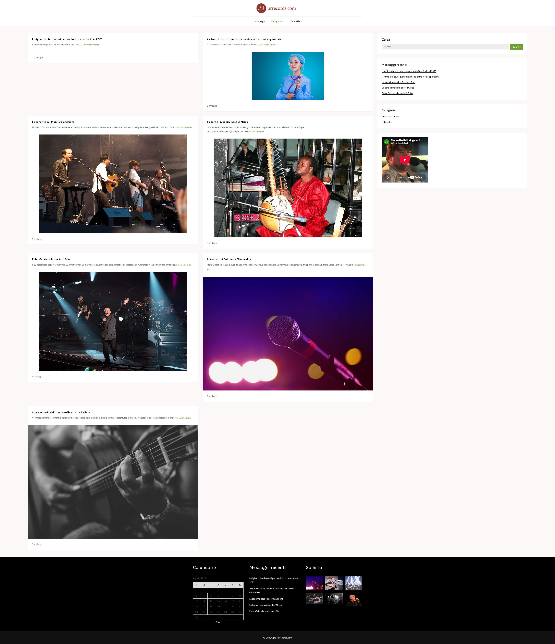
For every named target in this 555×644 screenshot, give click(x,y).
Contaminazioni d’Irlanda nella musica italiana (61, 412)
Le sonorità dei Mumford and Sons (53, 122)
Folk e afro (387, 121)
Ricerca (516, 46)
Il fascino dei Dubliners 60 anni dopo (229, 259)
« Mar (217, 622)
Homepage (259, 21)
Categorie (276, 21)
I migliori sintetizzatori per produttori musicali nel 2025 (67, 39)
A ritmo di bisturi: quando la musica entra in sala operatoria (244, 39)
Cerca (386, 39)
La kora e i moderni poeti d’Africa (227, 122)
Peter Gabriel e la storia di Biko (51, 259)
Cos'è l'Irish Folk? (390, 116)
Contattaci (296, 21)
